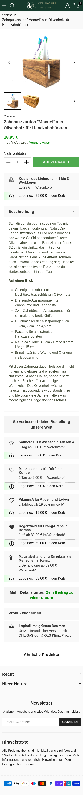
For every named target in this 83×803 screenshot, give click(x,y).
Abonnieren (70, 722)
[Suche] (12, 5)
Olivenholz (10, 116)
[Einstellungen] (67, 5)
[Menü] (4, 5)
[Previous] (9, 62)
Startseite (9, 15)
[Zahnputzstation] (12, 101)
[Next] (74, 62)
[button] (76, 5)
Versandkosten (40, 142)
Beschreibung (21, 211)
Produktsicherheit (25, 613)
